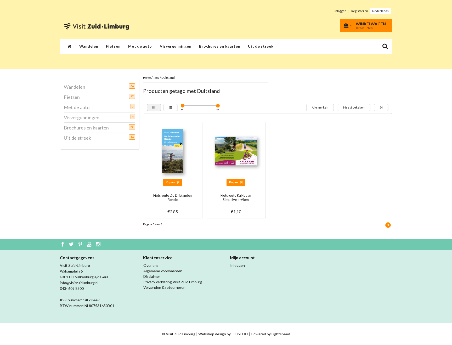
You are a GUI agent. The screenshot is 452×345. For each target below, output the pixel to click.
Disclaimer (151, 276)
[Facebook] (63, 244)
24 (381, 107)
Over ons (151, 265)
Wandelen (88, 46)
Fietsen (113, 46)
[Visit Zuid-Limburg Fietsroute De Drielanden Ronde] (172, 150)
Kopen (170, 182)
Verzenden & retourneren (164, 287)
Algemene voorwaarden (162, 271)
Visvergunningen (175, 46)
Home (147, 77)
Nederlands (380, 11)
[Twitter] (72, 244)
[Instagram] (99, 244)
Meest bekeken (354, 107)
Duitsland (168, 77)
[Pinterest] (80, 244)
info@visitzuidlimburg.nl (79, 282)
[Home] (69, 46)
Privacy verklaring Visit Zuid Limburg (172, 282)
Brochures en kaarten (219, 46)
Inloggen (340, 11)
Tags (156, 77)
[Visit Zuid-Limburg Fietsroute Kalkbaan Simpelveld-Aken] (236, 150)
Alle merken (320, 107)
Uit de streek (260, 46)
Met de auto (140, 46)
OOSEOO (239, 334)
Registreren (359, 11)
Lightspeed (281, 334)
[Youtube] (90, 244)
